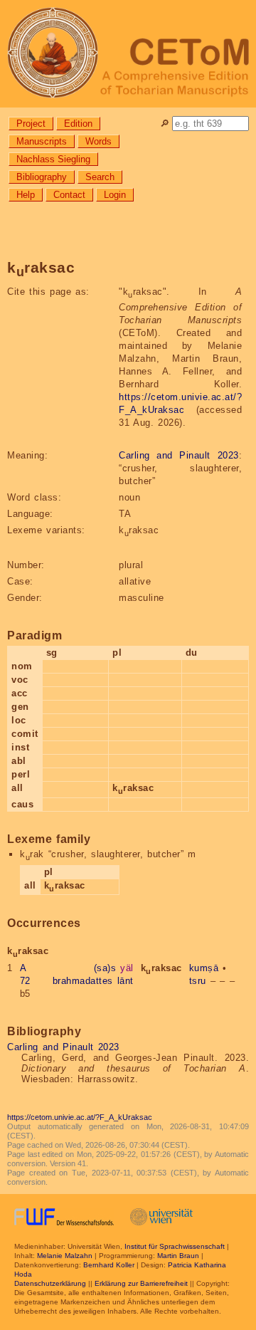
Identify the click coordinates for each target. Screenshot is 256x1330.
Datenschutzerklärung (50, 1283)
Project (31, 123)
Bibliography (41, 177)
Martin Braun (178, 1256)
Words (98, 141)
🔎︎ (164, 123)
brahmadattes (83, 980)
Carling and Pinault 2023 (179, 455)
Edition (78, 123)
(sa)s (105, 968)
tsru (197, 980)
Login (115, 194)
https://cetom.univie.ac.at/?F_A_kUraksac (79, 1117)
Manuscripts (41, 141)
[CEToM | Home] (128, 54)
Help (25, 194)
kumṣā (204, 968)
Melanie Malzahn (64, 1256)
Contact (69, 194)
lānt (125, 980)
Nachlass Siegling (53, 159)
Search (99, 177)
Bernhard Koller (108, 1265)
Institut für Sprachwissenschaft (174, 1246)
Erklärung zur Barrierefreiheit (141, 1283)
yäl (127, 968)
